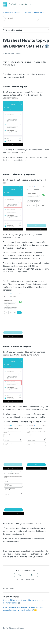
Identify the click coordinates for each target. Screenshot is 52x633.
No (32, 575)
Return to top (8, 588)
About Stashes (39, 12)
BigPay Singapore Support (12, 12)
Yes (20, 575)
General (28, 12)
